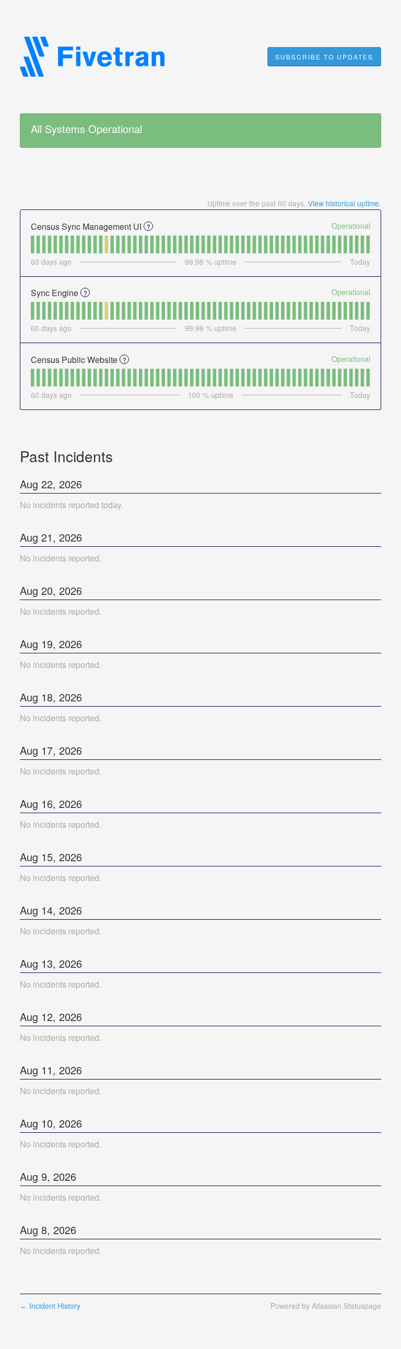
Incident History (50, 1305)
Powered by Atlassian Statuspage (325, 1305)
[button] (324, 57)
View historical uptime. (344, 203)
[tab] (32, 244)
